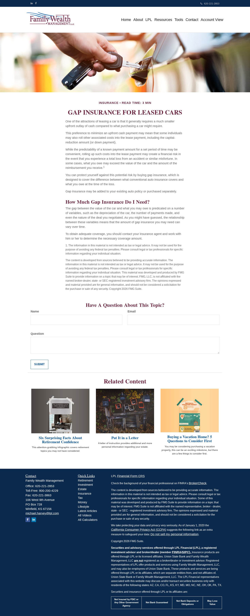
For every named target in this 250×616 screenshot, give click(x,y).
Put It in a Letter (125, 437)
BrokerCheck (197, 483)
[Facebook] (36, 3)
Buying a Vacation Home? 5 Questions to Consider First (189, 439)
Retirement (85, 480)
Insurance (84, 493)
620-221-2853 (211, 3)
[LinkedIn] (32, 3)
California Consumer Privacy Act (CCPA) (138, 529)
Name (35, 311)
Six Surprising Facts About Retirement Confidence (60, 440)
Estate (82, 489)
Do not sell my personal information (174, 534)
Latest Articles (87, 511)
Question (37, 333)
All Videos (84, 515)
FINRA (176, 552)
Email (132, 311)
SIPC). (187, 552)
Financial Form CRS (131, 476)
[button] (138, 20)
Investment (85, 484)
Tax (80, 498)
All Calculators (87, 520)
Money (82, 502)
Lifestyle (83, 506)
